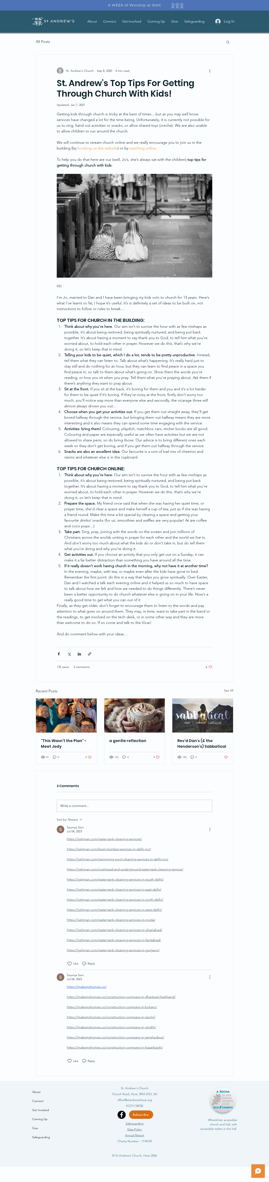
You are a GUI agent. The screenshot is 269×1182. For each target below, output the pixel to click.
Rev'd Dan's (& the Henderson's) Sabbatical (201, 743)
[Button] (134, 5)
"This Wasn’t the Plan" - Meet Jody (64, 743)
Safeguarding (41, 1137)
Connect (38, 1101)
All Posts (43, 41)
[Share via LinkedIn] (79, 654)
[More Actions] (209, 829)
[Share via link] (90, 654)
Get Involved (40, 1110)
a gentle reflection (127, 740)
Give (35, 1128)
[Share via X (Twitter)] (69, 654)
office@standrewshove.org (134, 1100)
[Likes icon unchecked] (69, 963)
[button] (92, 21)
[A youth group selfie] (66, 715)
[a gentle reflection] (134, 715)
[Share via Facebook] (59, 654)
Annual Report (134, 1135)
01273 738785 (134, 1106)
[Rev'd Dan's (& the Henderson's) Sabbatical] (202, 715)
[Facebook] (121, 1115)
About (36, 1092)
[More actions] (209, 70)
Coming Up (39, 1119)
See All (228, 690)
